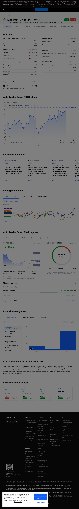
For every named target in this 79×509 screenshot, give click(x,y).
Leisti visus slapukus (40, 495)
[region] (25, 499)
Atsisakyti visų (40, 498)
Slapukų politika (18, 501)
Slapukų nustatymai (40, 502)
